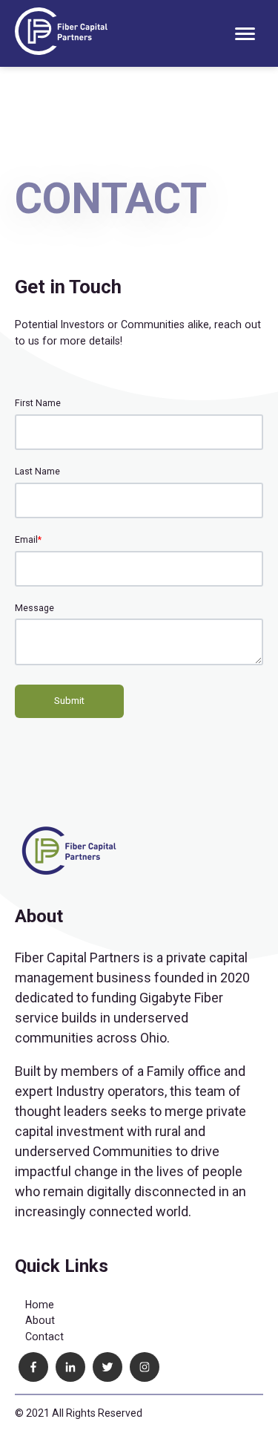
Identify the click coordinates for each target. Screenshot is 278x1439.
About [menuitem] (40, 1320)
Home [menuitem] (39, 1305)
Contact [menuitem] (44, 1336)
